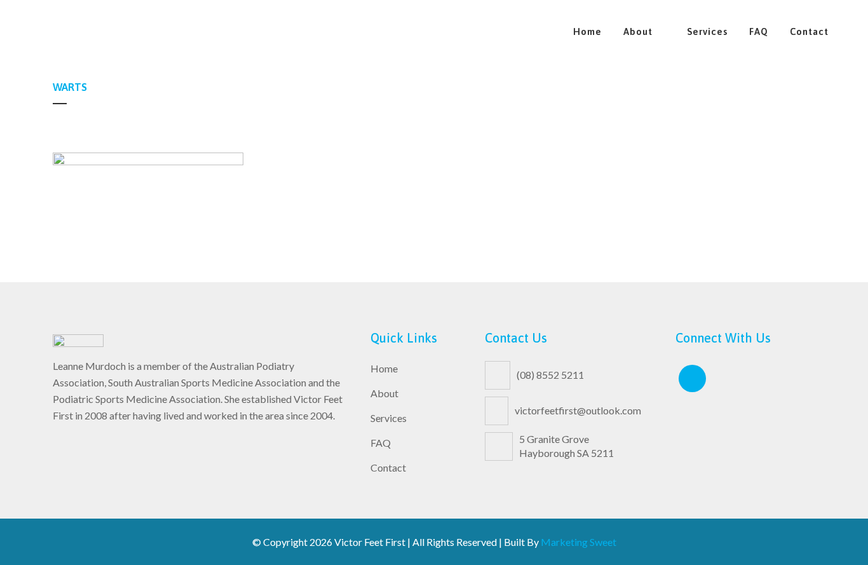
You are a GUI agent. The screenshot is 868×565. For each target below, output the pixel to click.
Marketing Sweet (578, 542)
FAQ (380, 443)
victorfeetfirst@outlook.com (578, 410)
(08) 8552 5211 (550, 375)
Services (388, 418)
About (384, 393)
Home (384, 368)
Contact (388, 467)
